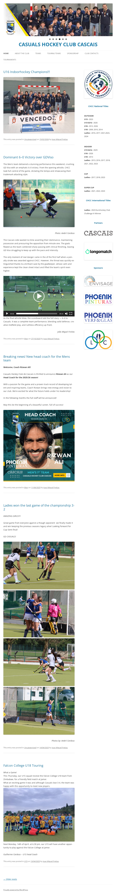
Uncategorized (30, 139)
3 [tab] (56, 39)
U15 (25, 861)
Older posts (10, 879)
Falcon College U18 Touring (23, 765)
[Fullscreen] (70, 313)
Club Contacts (91, 53)
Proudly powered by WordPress (15, 890)
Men (26, 338)
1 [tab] (50, 39)
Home (6, 53)
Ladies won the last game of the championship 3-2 (38, 507)
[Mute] (66, 313)
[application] (39, 296)
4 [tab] (59, 39)
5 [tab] (63, 39)
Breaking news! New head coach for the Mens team (36, 358)
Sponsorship (73, 53)
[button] (39, 296)
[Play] (7, 313)
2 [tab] (53, 39)
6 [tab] (66, 39)
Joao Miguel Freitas (60, 139)
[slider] (36, 313)
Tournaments (9, 59)
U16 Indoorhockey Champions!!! (26, 72)
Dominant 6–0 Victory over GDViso (28, 157)
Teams (38, 53)
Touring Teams (54, 53)
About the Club (22, 53)
